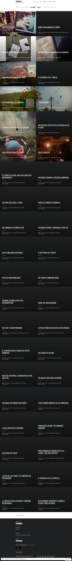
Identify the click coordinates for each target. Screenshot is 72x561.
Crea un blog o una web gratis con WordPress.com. (24, 556)
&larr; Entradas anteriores (20, 515)
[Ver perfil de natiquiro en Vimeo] (19, 529)
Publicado (45, 1)
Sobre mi (54, 1)
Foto (37, 1)
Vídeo (41, 1)
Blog (34, 1)
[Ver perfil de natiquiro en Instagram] (17, 529)
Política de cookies (23, 559)
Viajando (49, 1)
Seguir (18, 547)
